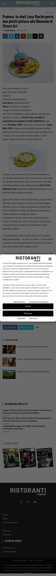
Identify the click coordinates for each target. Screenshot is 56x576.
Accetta (28, 306)
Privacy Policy (33, 318)
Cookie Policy (21, 318)
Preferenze (28, 313)
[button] (50, 259)
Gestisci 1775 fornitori (19, 302)
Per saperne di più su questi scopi (39, 302)
